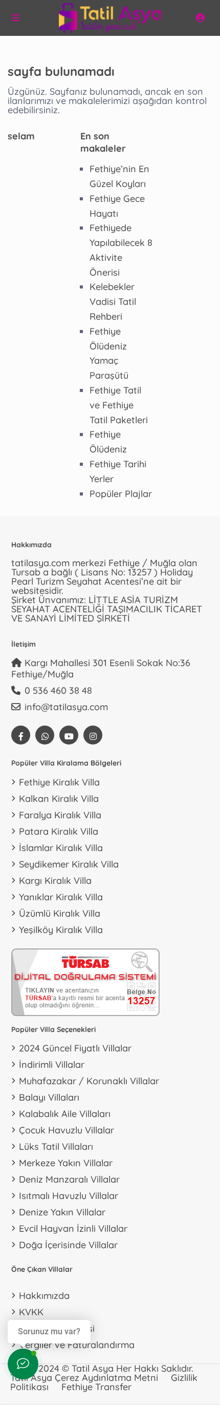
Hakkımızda (44, 1295)
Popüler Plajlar (121, 494)
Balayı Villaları (49, 1097)
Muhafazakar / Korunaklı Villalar (89, 1081)
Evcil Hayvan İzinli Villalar (73, 1228)
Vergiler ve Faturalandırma (77, 1345)
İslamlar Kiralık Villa (61, 848)
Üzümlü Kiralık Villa (59, 913)
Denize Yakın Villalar (62, 1212)
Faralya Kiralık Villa (60, 815)
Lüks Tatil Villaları (56, 1146)
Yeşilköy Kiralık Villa (61, 930)
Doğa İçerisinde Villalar (68, 1245)
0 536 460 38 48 (58, 690)
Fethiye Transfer (96, 1387)
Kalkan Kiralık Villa (59, 798)
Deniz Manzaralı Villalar (69, 1179)
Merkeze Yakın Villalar (66, 1163)
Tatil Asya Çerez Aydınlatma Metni (84, 1377)
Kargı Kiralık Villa (55, 880)
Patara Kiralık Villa (58, 831)
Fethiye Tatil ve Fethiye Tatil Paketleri (119, 405)
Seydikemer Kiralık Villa (69, 864)
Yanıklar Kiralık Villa (61, 897)
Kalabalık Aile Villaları (65, 1114)
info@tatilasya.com (66, 707)
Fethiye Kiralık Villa (59, 782)
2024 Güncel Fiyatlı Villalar (75, 1048)
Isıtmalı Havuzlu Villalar (68, 1196)
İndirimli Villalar (51, 1064)
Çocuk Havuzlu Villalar (66, 1130)
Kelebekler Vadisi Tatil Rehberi (113, 301)
